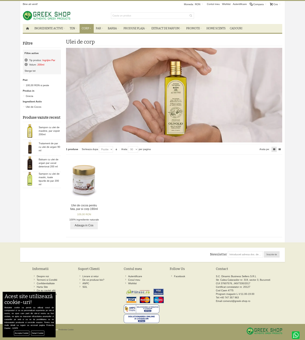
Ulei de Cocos (33, 106)
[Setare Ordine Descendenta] (116, 149)
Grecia (29, 96)
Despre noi (43, 276)
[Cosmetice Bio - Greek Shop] (62, 15)
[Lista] (279, 149)
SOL (84, 286)
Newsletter (218, 254)
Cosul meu (134, 279)
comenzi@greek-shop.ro (236, 301)
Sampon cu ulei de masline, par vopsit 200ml (49, 131)
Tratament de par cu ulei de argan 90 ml (49, 147)
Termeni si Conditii (47, 279)
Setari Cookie (37, 333)
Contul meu (213, 4)
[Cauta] (191, 16)
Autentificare (240, 4)
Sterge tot (30, 70)
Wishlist (226, 4)
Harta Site (42, 286)
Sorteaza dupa (90, 149)
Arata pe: (264, 149)
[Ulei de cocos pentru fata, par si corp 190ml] (84, 180)
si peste (37, 85)
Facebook (179, 276)
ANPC (85, 283)
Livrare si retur (90, 276)
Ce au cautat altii (46, 290)
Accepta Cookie (21, 333)
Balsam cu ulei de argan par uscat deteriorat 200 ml (48, 163)
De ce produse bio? (93, 279)
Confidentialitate (46, 283)
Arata (124, 149)
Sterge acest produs (26, 60)
